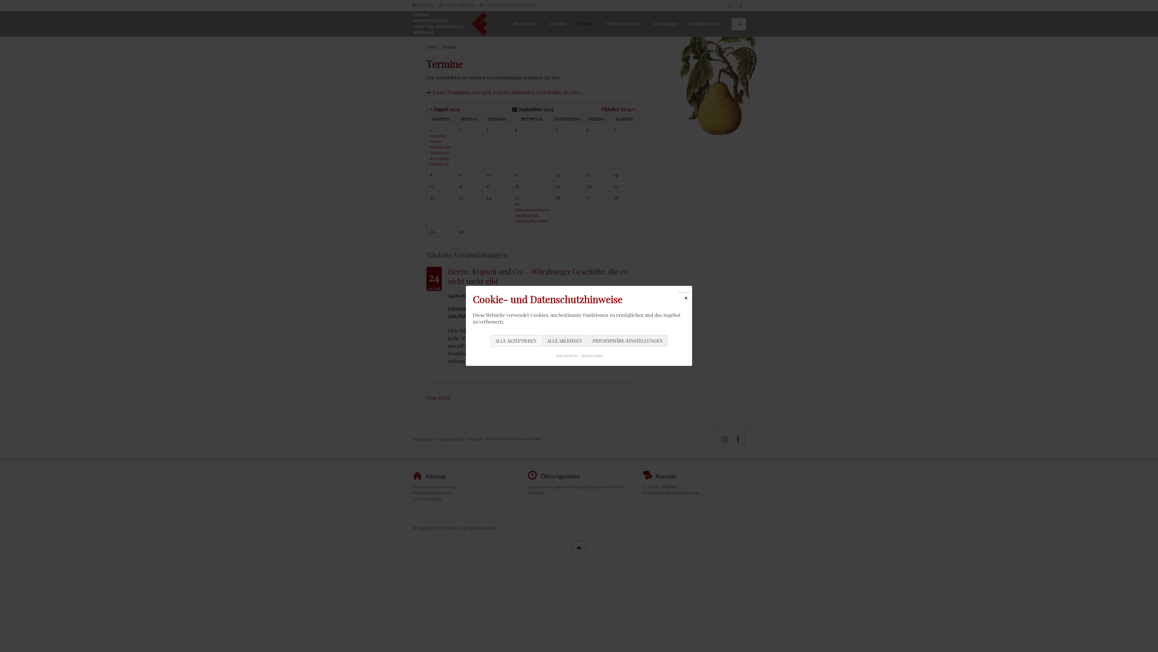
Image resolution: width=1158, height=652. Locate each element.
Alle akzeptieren (516, 341)
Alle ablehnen (564, 341)
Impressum (592, 355)
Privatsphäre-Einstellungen (628, 341)
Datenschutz (567, 355)
